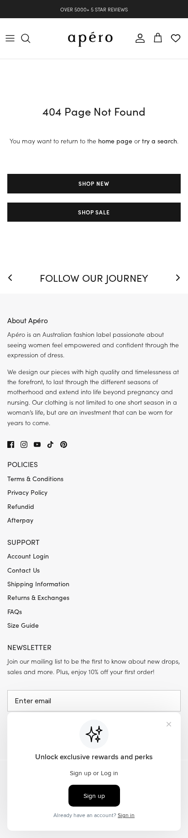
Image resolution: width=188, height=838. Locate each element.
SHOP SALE (94, 212)
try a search (159, 141)
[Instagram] (24, 444)
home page (115, 141)
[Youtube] (37, 444)
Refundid (20, 506)
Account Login (28, 556)
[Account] (138, 38)
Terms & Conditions (35, 478)
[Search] (30, 38)
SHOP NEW (94, 183)
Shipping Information (38, 583)
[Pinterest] (63, 444)
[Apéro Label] (90, 38)
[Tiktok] (50, 444)
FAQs (14, 611)
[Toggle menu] (10, 38)
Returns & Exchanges (38, 597)
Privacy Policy (27, 492)
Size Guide (23, 625)
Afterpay (20, 520)
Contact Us (23, 570)
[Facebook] (10, 444)
